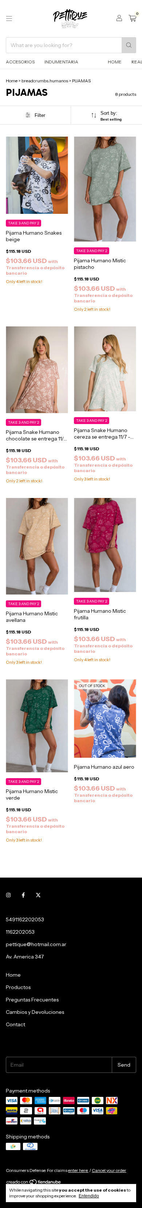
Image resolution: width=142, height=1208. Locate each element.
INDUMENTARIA (61, 61)
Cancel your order (109, 1170)
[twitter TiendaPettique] (38, 895)
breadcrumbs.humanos (44, 80)
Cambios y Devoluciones (35, 1012)
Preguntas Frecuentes (32, 999)
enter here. (78, 1170)
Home (11, 80)
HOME (115, 61)
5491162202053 (25, 919)
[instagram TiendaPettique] (8, 895)
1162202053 (20, 932)
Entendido (89, 1196)
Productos (18, 987)
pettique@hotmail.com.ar (36, 944)
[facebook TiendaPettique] (23, 895)
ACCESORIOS (20, 61)
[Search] (129, 45)
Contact (15, 1024)
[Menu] (9, 18)
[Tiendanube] (34, 1183)
